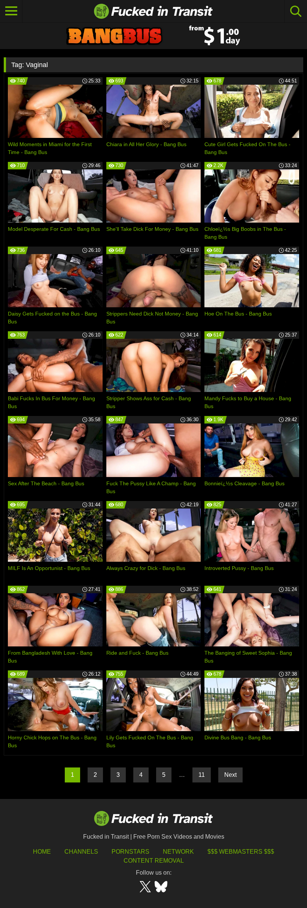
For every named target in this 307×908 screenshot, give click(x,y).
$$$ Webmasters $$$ (240, 851)
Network (178, 851)
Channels (81, 851)
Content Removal (154, 860)
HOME (42, 851)
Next (230, 775)
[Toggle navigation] (11, 11)
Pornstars (130, 851)
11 (201, 775)
